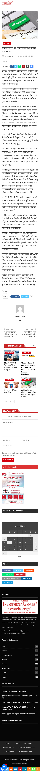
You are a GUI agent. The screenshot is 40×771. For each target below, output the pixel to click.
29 (30, 550)
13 (20, 542)
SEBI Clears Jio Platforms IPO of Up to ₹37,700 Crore (20, 702)
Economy (4, 659)
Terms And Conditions (26, 748)
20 (20, 546)
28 (25, 550)
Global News (5, 668)
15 (30, 542)
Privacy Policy (8, 748)
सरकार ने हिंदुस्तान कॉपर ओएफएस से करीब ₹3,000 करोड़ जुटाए (18, 714)
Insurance (7, 43)
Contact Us (10, 752)
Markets (4, 664)
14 (25, 542)
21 (25, 546)
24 (4, 550)
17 (4, 546)
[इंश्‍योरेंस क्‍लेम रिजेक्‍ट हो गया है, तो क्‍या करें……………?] (11, 382)
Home (7, 744)
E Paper (4, 672)
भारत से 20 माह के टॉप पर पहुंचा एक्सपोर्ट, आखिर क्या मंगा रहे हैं (29, 334)
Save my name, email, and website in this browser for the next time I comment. (19, 454)
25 (9, 550)
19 (15, 546)
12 (15, 542)
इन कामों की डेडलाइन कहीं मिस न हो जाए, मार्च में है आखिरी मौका (10, 334)
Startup (4, 677)
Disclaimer (28, 744)
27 (20, 550)
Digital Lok (25, 763)
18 (9, 546)
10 (4, 542)
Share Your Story (25, 752)
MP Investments (7, 655)
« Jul (19, 556)
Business (4, 651)
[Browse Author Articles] (20, 309)
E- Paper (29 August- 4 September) (14, 691)
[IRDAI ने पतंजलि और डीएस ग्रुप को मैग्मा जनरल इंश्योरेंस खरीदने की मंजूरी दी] (11, 355)
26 (15, 550)
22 (30, 546)
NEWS (3, 646)
